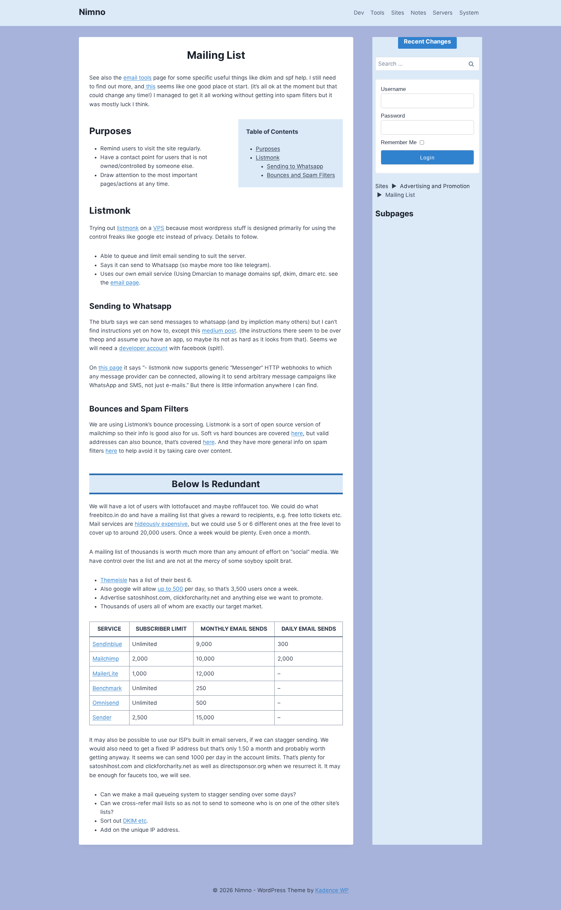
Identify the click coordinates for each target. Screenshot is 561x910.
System (469, 12)
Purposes (268, 148)
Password (393, 116)
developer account (143, 348)
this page (110, 367)
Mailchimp (106, 658)
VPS (158, 228)
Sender (102, 717)
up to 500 (170, 589)
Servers (443, 12)
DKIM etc (134, 820)
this (150, 86)
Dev (359, 12)
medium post (219, 330)
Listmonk (268, 157)
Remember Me (399, 142)
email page (124, 282)
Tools (377, 12)
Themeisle (113, 580)
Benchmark (107, 688)
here (297, 433)
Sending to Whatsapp (295, 166)
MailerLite (105, 673)
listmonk (128, 228)
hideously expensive (161, 524)
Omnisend (106, 703)
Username (393, 89)
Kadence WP (332, 890)
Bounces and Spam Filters (301, 175)
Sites (397, 12)
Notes (418, 12)
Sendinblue (107, 644)
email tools (137, 77)
